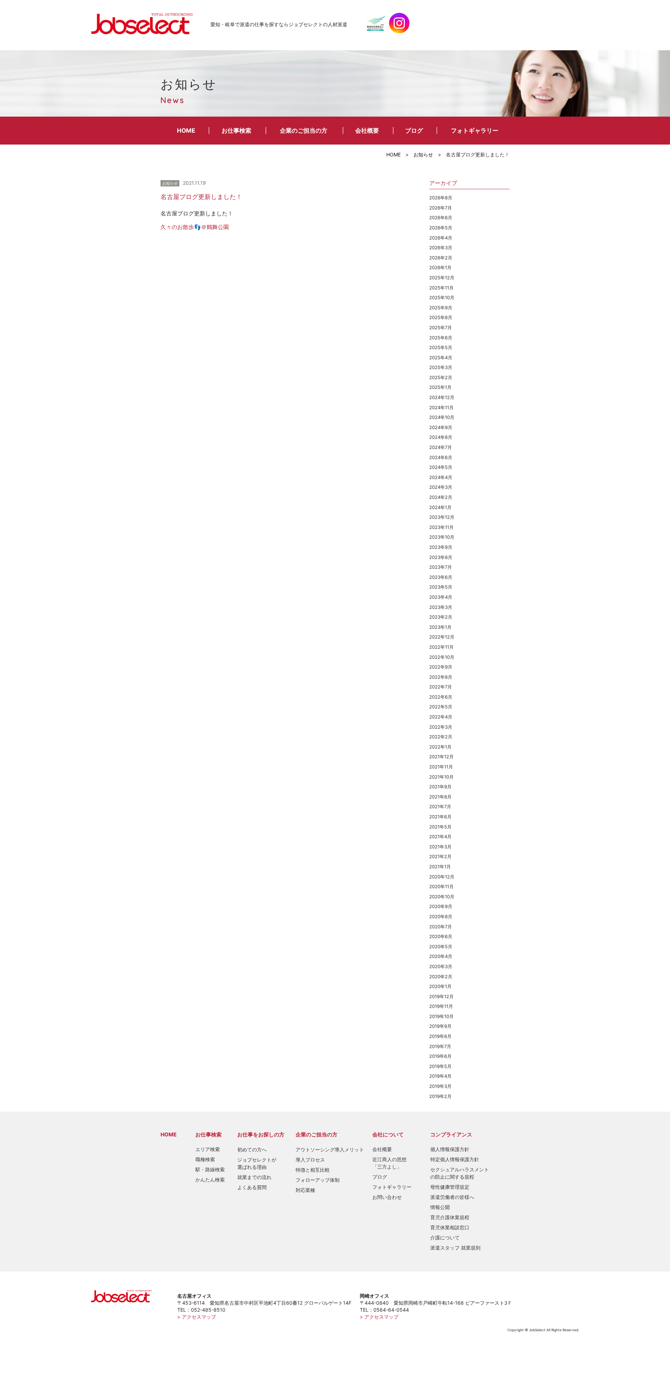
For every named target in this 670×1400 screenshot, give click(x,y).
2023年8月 (440, 557)
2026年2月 (440, 257)
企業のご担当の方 (303, 130)
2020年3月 (440, 966)
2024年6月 (440, 457)
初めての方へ (252, 1149)
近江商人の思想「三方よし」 (389, 1163)
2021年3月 (440, 846)
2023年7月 (440, 567)
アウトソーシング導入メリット (330, 1149)
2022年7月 (440, 687)
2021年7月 (440, 806)
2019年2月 (440, 1096)
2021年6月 (440, 816)
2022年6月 (440, 697)
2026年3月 (440, 247)
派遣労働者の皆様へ (452, 1197)
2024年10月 (441, 417)
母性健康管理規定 (449, 1187)
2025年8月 (440, 317)
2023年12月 (441, 517)
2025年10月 (441, 297)
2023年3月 (440, 607)
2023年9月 (440, 547)
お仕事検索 (236, 130)
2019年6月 (440, 1056)
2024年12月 (441, 397)
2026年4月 (440, 238)
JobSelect (145, 23)
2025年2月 (440, 377)
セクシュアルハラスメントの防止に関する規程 (459, 1173)
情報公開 (440, 1207)
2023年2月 (440, 617)
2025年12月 (441, 277)
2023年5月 (440, 587)
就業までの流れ (254, 1177)
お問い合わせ (387, 1197)
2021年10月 (441, 777)
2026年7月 (440, 208)
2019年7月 (440, 1046)
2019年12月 (441, 996)
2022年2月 (440, 736)
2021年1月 (440, 866)
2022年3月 (440, 727)
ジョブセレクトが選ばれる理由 (256, 1163)
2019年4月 (440, 1076)
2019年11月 (441, 1006)
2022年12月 (441, 637)
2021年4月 (440, 836)
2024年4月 (440, 477)
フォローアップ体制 (318, 1180)
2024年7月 (440, 447)
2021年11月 (441, 766)
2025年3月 (440, 367)
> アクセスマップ (196, 1317)
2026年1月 (440, 267)
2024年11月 (441, 407)
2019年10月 (441, 1016)
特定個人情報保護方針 (454, 1159)
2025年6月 (440, 337)
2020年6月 (440, 936)
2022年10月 (441, 657)
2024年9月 (440, 427)
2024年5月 (440, 467)
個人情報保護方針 (449, 1149)
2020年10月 (441, 896)
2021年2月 (440, 856)
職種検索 (205, 1159)
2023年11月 (441, 527)
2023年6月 (440, 577)
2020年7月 (440, 926)
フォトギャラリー (474, 130)
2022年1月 (440, 747)
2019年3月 (440, 1086)
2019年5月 (440, 1066)
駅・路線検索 (210, 1169)
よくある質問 (252, 1187)
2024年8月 (440, 437)
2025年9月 (440, 307)
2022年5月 (440, 706)
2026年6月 (440, 217)
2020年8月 (440, 916)
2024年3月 (440, 487)
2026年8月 (440, 197)
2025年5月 (440, 347)
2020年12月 (441, 876)
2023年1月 (440, 627)
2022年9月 (440, 667)
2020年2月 (440, 976)
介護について (445, 1237)
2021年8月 (440, 797)
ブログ (414, 130)
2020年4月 (440, 956)
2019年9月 (440, 1026)
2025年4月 (440, 357)
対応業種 (305, 1190)
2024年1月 (440, 507)
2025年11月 (441, 287)
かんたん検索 (210, 1179)
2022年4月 (440, 717)
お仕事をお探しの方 (260, 1134)
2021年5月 (440, 827)
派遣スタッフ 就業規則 (455, 1248)
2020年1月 (440, 986)
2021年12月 (441, 756)
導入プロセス (310, 1160)
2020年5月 (440, 946)
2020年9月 (440, 906)
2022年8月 (440, 677)
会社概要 (367, 130)
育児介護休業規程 (449, 1217)
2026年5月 (440, 227)
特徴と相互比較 (313, 1170)
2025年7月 (440, 327)
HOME (186, 130)
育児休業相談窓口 (449, 1227)
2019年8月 (440, 1036)
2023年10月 (441, 537)
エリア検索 (207, 1149)
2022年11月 (441, 647)
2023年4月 (440, 597)
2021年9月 (440, 786)
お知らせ (423, 154)
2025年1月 (440, 387)
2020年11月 (441, 886)
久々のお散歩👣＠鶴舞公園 (195, 226)
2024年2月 (440, 497)
